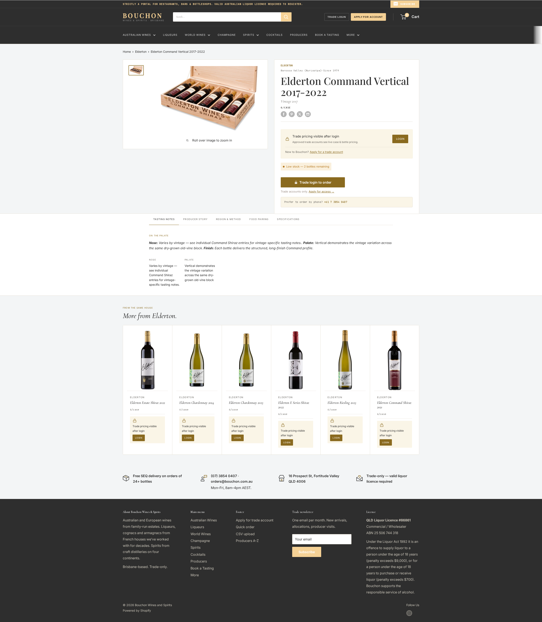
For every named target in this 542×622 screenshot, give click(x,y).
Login (400, 138)
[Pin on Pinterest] (292, 114)
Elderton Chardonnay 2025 (246, 402)
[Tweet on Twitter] (300, 114)
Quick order (245, 527)
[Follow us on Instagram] (409, 613)
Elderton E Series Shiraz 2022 (293, 404)
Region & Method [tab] (228, 219)
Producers (299, 34)
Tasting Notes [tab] (164, 219)
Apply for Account (368, 17)
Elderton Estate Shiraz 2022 (147, 402)
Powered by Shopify (137, 610)
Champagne (227, 34)
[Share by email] (308, 114)
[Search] (286, 16)
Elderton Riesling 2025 (342, 402)
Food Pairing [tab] (258, 219)
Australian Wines (137, 34)
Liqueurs (170, 34)
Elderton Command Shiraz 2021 (394, 404)
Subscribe (407, 4)
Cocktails (274, 34)
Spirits (248, 34)
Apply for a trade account (326, 152)
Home (127, 51)
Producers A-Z (247, 541)
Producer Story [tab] (195, 219)
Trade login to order (315, 182)
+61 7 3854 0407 (335, 202)
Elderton (141, 51)
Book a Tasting (327, 34)
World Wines (195, 34)
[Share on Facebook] (284, 114)
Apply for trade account (254, 520)
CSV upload (245, 534)
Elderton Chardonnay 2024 (196, 402)
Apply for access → (321, 191)
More (351, 34)
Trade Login (337, 17)
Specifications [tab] (288, 219)
